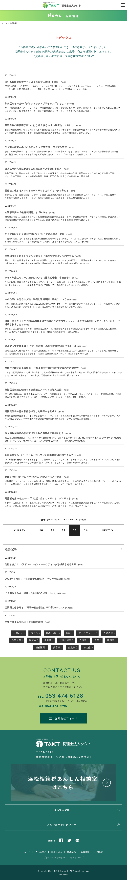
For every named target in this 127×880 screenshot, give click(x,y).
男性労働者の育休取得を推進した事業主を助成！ (31, 411)
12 (64, 530)
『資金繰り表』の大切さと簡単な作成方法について (64, 56)
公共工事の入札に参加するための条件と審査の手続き (33, 168)
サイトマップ (77, 857)
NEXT (106, 530)
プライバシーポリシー (54, 857)
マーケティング (87, 633)
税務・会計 (72, 299)
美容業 (56, 647)
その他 (62, 82)
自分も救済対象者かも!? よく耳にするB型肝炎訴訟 (32, 81)
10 (41, 530)
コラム (75, 278)
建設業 (110, 640)
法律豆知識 (65, 640)
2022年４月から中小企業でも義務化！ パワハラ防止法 (34, 578)
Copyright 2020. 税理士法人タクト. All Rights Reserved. (63, 871)
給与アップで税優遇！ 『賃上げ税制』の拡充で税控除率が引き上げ (40, 346)
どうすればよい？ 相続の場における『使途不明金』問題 (34, 234)
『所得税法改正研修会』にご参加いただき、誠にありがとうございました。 (63, 47)
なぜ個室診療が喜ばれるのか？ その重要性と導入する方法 (36, 147)
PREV (21, 530)
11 (52, 530)
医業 (97, 640)
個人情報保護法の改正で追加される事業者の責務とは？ (34, 433)
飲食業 (71, 647)
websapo (63, 874)
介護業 (82, 640)
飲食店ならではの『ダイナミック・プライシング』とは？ (35, 103)
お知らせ (18, 633)
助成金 (32, 640)
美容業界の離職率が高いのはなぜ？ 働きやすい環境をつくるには (39, 125)
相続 (68, 633)
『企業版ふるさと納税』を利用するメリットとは (31, 593)
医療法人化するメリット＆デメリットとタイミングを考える (37, 190)
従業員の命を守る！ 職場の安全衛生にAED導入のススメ (35, 607)
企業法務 (16, 640)
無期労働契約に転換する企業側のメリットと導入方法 (33, 389)
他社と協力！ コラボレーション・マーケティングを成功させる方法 (40, 564)
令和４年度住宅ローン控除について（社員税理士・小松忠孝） (38, 277)
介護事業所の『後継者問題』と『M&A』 (26, 212)
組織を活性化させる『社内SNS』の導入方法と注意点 (33, 476)
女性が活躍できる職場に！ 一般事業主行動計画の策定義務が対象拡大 (42, 367)
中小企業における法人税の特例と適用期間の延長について (35, 299)
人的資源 (69, 608)
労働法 (47, 640)
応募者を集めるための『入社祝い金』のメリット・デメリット (38, 498)
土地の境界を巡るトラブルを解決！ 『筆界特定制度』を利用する (39, 255)
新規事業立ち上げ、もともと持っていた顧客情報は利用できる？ (39, 454)
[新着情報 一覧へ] (121, 549)
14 (86, 530)
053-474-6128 (64, 695)
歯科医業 (40, 647)
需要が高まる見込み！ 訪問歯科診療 (24, 621)
